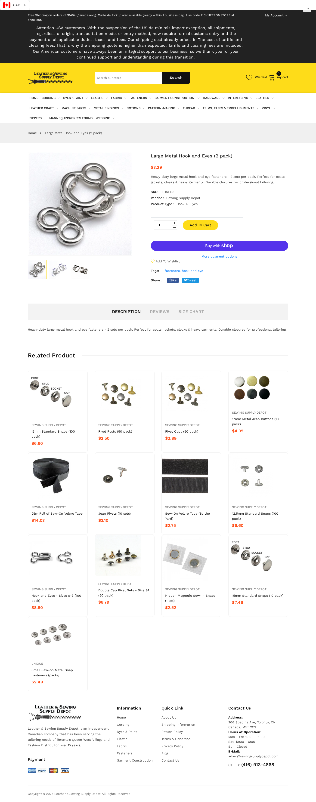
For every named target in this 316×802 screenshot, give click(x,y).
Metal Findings (106, 108)
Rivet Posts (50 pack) (115, 431)
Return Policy (172, 732)
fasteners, (173, 271)
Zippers (35, 118)
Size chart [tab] (191, 311)
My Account (274, 15)
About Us (168, 717)
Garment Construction (175, 98)
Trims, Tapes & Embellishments (228, 108)
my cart (282, 76)
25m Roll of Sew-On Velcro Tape (57, 513)
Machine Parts (74, 108)
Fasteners (138, 98)
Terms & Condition (176, 739)
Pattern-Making (161, 108)
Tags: (155, 271)
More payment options (219, 256)
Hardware (211, 98)
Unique (37, 663)
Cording (49, 98)
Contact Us (170, 760)
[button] (307, 8)
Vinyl (266, 108)
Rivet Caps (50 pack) (181, 431)
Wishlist (261, 77)
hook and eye (192, 271)
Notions (133, 108)
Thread (189, 108)
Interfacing (238, 98)
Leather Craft (41, 108)
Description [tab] (126, 311)
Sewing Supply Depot (48, 425)
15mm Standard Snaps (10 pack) (257, 595)
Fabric (116, 98)
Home (32, 133)
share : (156, 280)
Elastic (97, 98)
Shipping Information (178, 724)
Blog (164, 753)
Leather (262, 98)
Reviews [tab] (159, 311)
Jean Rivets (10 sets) (114, 513)
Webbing (103, 118)
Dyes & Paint (73, 98)
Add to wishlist (168, 261)
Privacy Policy (172, 746)
